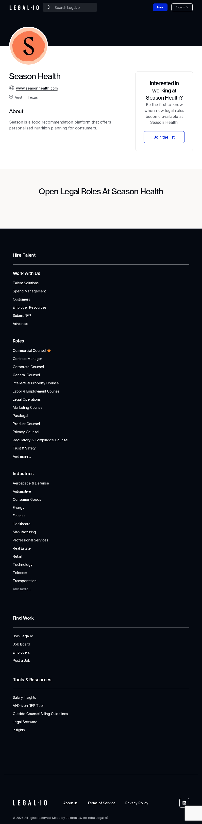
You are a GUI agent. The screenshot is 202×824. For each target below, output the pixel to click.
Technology (23, 564)
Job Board (21, 644)
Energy (18, 507)
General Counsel (26, 375)
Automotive (22, 491)
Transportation (24, 581)
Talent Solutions (26, 283)
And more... (22, 456)
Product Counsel (26, 424)
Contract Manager (27, 359)
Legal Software (25, 722)
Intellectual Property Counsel (36, 383)
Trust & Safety (24, 448)
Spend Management (29, 291)
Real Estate (22, 548)
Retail (17, 556)
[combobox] (70, 7)
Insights (19, 730)
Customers (21, 299)
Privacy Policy (136, 803)
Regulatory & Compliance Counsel (40, 440)
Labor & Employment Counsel (36, 391)
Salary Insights (24, 697)
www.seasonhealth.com (37, 88)
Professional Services (30, 540)
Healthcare (22, 524)
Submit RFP (22, 315)
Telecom (20, 573)
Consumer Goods (27, 499)
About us (70, 803)
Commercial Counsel (29, 350)
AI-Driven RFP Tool (28, 705)
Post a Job (21, 660)
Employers (21, 652)
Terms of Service (101, 803)
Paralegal (20, 415)
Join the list (164, 137)
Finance (19, 516)
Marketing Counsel (28, 407)
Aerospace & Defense (31, 483)
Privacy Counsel (26, 432)
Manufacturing (24, 532)
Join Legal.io (23, 636)
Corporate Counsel (28, 367)
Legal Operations (27, 399)
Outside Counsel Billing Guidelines (40, 714)
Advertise (20, 324)
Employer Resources (30, 307)
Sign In (180, 7)
